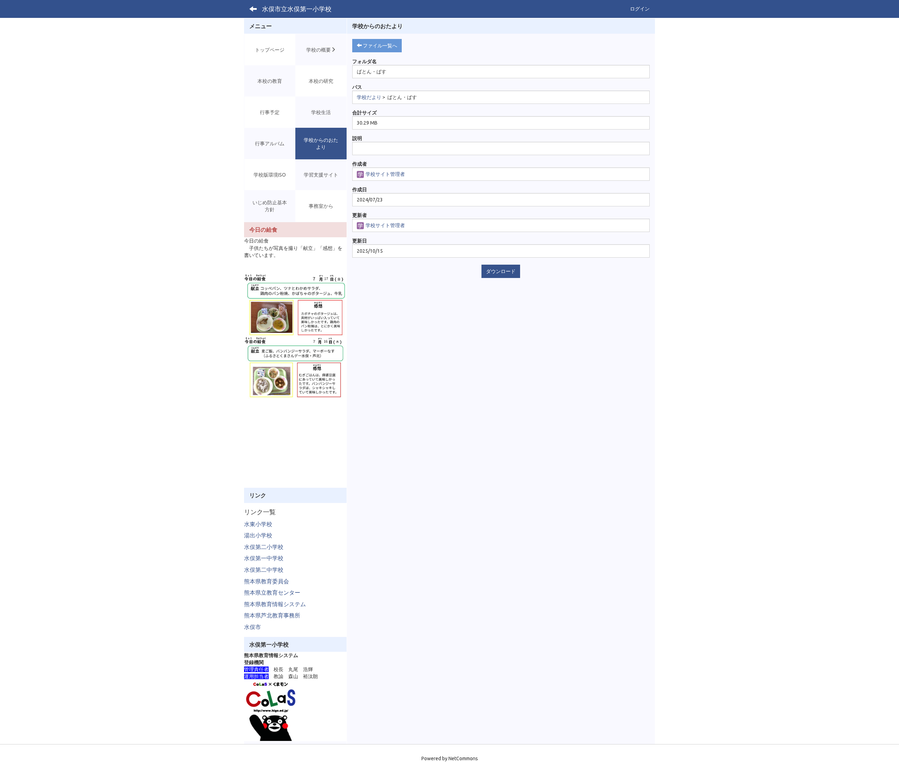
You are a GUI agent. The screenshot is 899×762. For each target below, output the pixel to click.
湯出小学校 (258, 535)
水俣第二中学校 (263, 569)
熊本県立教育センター (272, 592)
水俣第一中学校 (263, 558)
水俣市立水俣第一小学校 (297, 8)
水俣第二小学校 (263, 547)
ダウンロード (501, 271)
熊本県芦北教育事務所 (272, 615)
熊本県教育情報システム (275, 604)
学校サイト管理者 (385, 174)
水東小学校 (258, 524)
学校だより (369, 97)
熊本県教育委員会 (266, 581)
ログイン (640, 9)
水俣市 (252, 627)
